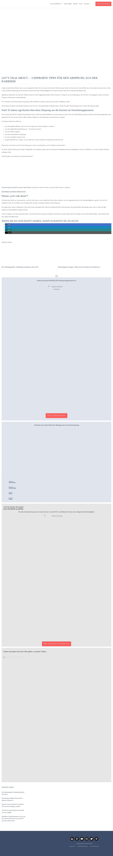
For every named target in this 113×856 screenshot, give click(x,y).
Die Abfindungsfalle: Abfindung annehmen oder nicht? (20, 267)
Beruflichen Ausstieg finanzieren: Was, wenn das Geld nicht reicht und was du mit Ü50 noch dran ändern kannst (13, 818)
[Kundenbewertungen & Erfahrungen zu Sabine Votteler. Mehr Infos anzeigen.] (29, 847)
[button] (8, 224)
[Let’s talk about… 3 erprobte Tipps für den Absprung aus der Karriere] (56, 39)
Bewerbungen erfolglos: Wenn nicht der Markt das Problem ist (79, 267)
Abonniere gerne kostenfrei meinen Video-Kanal (16, 187)
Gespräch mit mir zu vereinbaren (68, 149)
